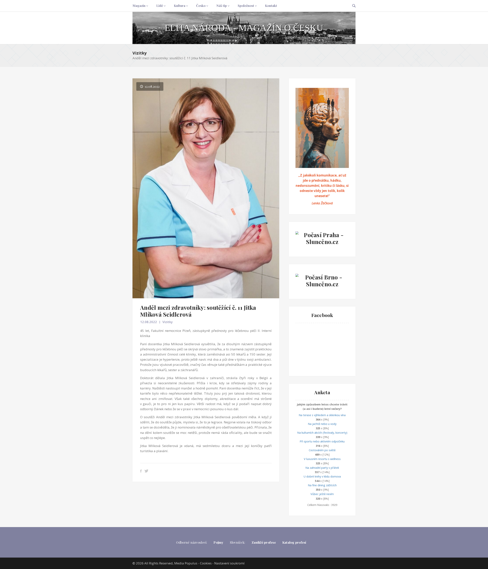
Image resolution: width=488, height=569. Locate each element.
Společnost (246, 5)
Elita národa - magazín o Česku (244, 28)
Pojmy (218, 542)
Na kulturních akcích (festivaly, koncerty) (322, 432)
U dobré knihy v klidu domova (322, 476)
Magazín (138, 5)
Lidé (159, 5)
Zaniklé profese (264, 542)
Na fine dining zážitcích (322, 485)
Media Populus (185, 563)
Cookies (206, 563)
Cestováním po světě (322, 450)
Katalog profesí (294, 542)
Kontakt (271, 5)
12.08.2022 (148, 322)
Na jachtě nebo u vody (322, 424)
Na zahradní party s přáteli (322, 467)
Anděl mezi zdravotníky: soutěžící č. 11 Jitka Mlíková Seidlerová (198, 311)
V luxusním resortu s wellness (322, 459)
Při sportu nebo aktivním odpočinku (322, 441)
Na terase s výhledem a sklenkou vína (322, 415)
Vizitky (139, 53)
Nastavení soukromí (229, 563)
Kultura (179, 5)
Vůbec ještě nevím (322, 494)
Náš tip (221, 5)
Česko (200, 5)
